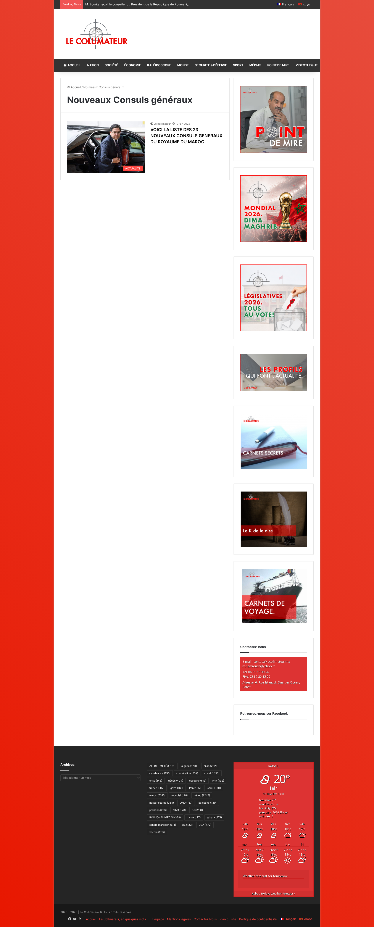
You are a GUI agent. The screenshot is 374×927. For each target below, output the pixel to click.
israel (214, 788)
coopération (187, 773)
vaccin (157, 832)
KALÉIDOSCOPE (159, 65)
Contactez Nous (205, 919)
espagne (197, 780)
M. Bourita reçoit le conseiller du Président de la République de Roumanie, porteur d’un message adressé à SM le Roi (167, 4)
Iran (195, 788)
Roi (197, 810)
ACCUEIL (74, 65)
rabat (179, 810)
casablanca (159, 773)
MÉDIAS (255, 65)
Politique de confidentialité (258, 919)
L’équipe (158, 919)
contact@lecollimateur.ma (271, 661)
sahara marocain (162, 824)
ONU (186, 802)
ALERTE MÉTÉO (162, 765)
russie (194, 817)
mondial (179, 795)
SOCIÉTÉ (111, 65)
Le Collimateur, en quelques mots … (124, 919)
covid (211, 773)
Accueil (75, 87)
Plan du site (228, 919)
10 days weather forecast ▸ (273, 893)
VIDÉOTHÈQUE (307, 65)
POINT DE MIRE (278, 65)
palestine (207, 802)
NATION (93, 65)
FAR (218, 780)
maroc (157, 795)
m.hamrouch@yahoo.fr (258, 666)
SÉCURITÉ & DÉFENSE (211, 65)
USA (205, 824)
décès (175, 780)
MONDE (183, 65)
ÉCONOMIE (132, 65)
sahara (214, 817)
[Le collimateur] (96, 34)
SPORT (238, 65)
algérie (189, 765)
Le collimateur (162, 123)
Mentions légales (179, 919)
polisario (158, 810)
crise (155, 780)
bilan (210, 765)
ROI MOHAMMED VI (165, 817)
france (156, 788)
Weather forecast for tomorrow (265, 876)
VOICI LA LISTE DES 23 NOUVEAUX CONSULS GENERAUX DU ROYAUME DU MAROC (186, 135)
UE (187, 824)
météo (202, 795)
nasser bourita (161, 802)
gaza (176, 788)
